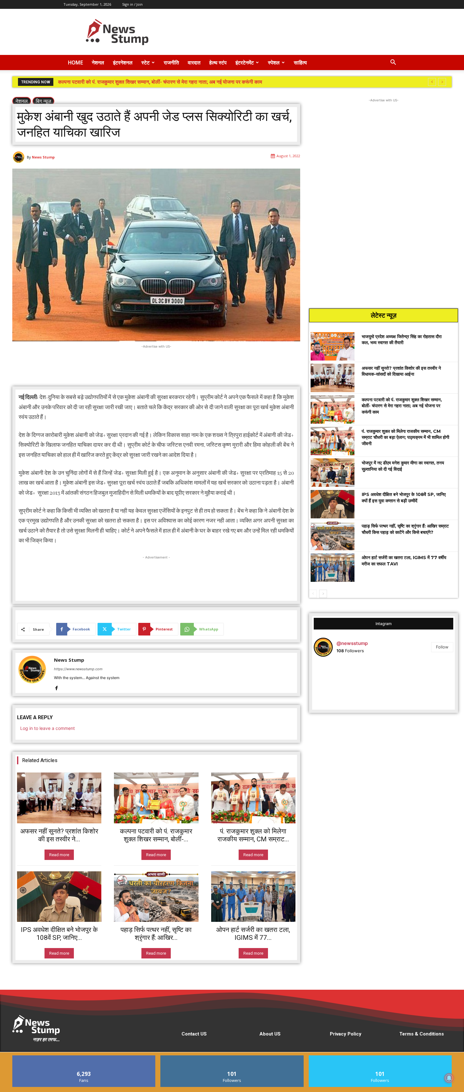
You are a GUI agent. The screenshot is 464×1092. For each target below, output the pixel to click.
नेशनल (98, 62)
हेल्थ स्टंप (218, 62)
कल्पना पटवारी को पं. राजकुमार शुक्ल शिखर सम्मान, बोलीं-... (156, 835)
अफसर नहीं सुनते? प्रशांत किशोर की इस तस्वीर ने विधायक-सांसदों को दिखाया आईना (401, 371)
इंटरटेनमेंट (244, 62)
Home (75, 62)
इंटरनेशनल (123, 62)
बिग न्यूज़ (43, 101)
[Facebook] (56, 686)
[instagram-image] (337, 685)
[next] (442, 82)
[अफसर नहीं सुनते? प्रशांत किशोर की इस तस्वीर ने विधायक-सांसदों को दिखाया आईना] (59, 798)
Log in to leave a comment (47, 728)
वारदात (194, 62)
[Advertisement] (286, 32)
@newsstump (352, 643)
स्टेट (145, 62)
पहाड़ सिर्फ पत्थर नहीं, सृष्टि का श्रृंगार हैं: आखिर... (156, 933)
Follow (442, 646)
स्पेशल (274, 62)
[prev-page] (313, 594)
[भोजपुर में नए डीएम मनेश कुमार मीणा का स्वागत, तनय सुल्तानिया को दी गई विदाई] (332, 472)
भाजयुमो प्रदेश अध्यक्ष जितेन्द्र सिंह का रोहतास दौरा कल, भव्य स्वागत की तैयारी (402, 340)
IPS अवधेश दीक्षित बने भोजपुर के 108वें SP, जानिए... (59, 933)
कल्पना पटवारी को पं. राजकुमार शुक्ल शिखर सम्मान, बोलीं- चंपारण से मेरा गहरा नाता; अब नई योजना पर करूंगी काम (402, 406)
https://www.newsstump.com (78, 669)
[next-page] (323, 594)
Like (84, 1057)
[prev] (432, 82)
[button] (393, 63)
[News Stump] (19, 157)
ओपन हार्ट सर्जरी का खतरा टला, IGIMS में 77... (253, 933)
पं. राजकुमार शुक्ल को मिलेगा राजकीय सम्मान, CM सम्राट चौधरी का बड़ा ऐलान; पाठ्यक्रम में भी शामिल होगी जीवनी (160, 82)
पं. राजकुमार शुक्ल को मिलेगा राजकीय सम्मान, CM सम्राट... (253, 835)
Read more (59, 854)
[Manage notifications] (449, 1078)
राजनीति (171, 62)
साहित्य (300, 62)
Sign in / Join (132, 4)
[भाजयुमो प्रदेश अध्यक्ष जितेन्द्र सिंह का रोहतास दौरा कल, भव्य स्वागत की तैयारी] (332, 346)
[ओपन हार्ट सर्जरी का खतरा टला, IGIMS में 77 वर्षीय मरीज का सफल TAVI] (253, 896)
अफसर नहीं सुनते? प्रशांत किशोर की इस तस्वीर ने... (59, 835)
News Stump (43, 157)
